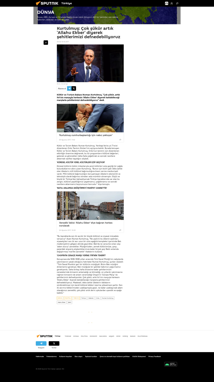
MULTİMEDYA (142, 336)
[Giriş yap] (171, 3)
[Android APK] (170, 364)
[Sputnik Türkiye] (48, 6)
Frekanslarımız (51, 356)
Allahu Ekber (61, 302)
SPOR (118, 336)
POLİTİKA (68, 298)
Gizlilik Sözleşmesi (139, 356)
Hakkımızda (40, 356)
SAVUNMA (103, 336)
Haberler (91, 298)
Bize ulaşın (78, 356)
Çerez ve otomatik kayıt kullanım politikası (115, 356)
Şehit (69, 302)
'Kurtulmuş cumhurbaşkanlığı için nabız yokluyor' (85, 135)
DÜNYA (60, 298)
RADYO (132, 336)
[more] (120, 139)
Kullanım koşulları (65, 356)
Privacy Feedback (154, 356)
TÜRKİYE (76, 298)
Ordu (97, 298)
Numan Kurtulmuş (107, 298)
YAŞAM (111, 336)
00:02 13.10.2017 (63, 42)
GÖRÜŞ (125, 336)
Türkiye (83, 298)
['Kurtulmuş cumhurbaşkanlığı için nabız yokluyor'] (90, 118)
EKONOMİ (93, 336)
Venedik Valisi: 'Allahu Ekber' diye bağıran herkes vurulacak (85, 224)
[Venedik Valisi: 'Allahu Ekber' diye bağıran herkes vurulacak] (90, 205)
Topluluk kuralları (91, 356)
